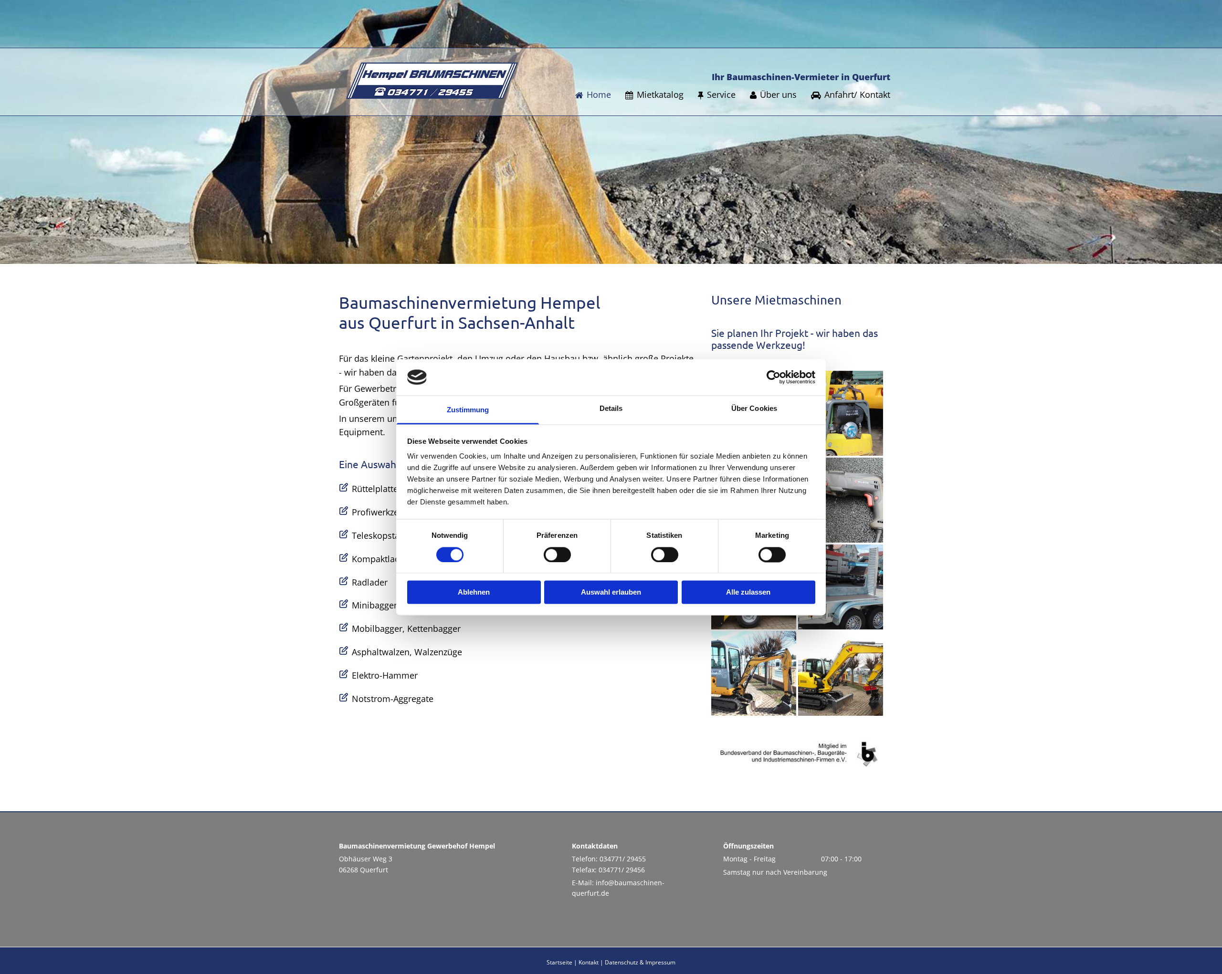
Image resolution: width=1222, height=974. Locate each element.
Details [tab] (611, 409)
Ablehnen (474, 592)
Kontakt (589, 962)
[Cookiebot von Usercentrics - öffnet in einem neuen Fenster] (773, 377)
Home (599, 94)
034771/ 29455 (623, 858)
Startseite (559, 962)
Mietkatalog (660, 94)
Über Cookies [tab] (754, 409)
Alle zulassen (748, 592)
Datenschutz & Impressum (640, 962)
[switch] (557, 554)
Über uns (778, 94)
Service (721, 94)
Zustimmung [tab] (468, 410)
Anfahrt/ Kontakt (857, 94)
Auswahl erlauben (611, 592)
